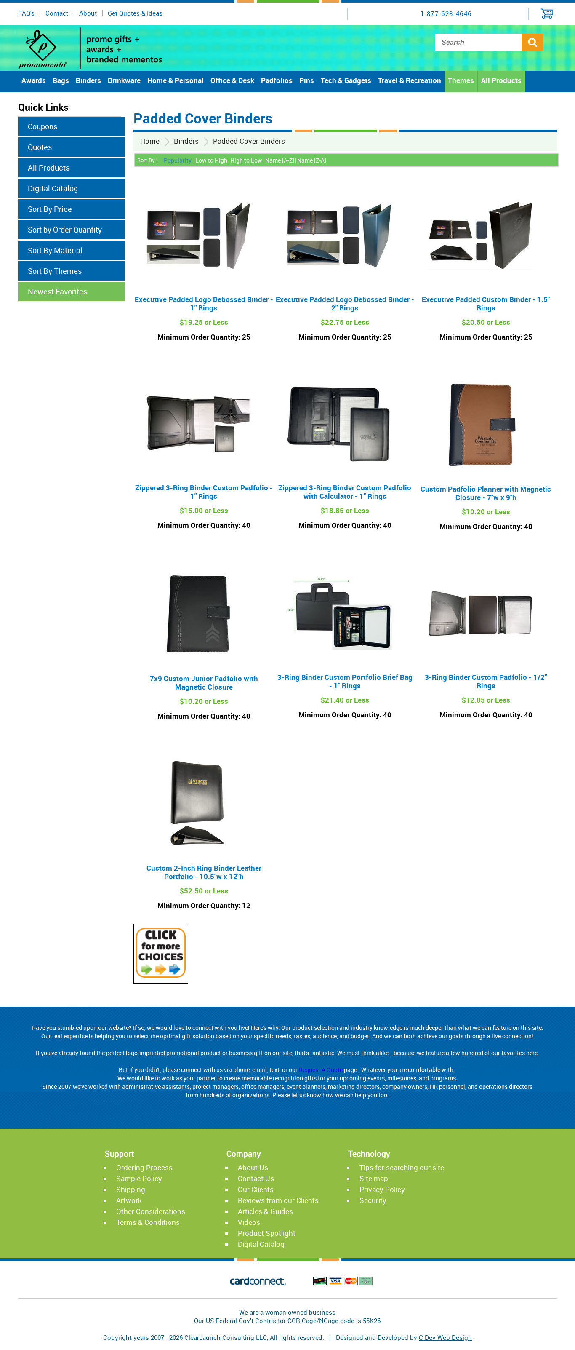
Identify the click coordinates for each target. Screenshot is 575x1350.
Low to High (211, 160)
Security (372, 1200)
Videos (249, 1222)
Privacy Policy (382, 1189)
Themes (461, 80)
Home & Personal (175, 80)
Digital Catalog (53, 188)
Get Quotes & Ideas (135, 13)
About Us (253, 1167)
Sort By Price (50, 209)
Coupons (42, 126)
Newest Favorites (57, 291)
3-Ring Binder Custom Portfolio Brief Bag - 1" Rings (345, 681)
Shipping (130, 1189)
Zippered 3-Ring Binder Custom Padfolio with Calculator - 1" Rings (344, 492)
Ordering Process (144, 1167)
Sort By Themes (55, 271)
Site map (373, 1178)
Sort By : (147, 160)
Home (150, 141)
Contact (56, 13)
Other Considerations (150, 1211)
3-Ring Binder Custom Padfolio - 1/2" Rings (486, 681)
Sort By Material (55, 250)
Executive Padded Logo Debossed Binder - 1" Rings (204, 303)
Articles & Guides (265, 1211)
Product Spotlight (266, 1233)
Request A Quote (321, 1070)
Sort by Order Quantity (65, 230)
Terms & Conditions (148, 1222)
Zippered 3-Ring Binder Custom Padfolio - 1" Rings (204, 492)
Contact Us (256, 1178)
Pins (306, 80)
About (88, 13)
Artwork (129, 1200)
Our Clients (256, 1189)
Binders (88, 80)
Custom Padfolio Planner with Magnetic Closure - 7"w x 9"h (486, 493)
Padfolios (277, 80)
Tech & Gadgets (346, 80)
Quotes (40, 147)
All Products (501, 80)
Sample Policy (139, 1178)
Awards (33, 80)
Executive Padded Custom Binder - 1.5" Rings (486, 303)
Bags (61, 80)
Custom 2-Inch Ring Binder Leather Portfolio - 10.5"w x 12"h (203, 872)
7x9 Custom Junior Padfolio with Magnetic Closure (204, 683)
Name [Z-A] (311, 160)
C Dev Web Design (445, 1337)
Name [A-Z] (279, 160)
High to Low (246, 160)
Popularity (178, 160)
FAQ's (26, 13)
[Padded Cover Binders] (161, 975)
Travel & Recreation (409, 80)
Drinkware (124, 80)
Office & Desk (232, 80)
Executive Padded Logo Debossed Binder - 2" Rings (345, 303)
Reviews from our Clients (278, 1200)
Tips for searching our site (401, 1167)
